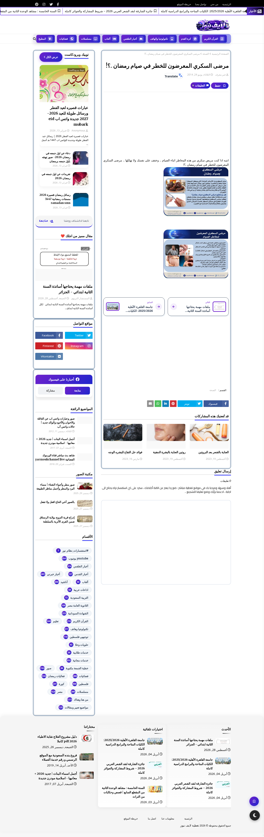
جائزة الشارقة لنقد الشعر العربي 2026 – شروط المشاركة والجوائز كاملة (118, 11)
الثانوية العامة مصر (75, 605)
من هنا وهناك (77, 699)
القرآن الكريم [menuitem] (211, 38)
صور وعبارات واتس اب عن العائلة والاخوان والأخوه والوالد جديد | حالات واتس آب (56, 422)
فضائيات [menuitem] (63, 38)
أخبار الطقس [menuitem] (130, 38)
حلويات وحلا (79, 645)
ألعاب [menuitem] (107, 38)
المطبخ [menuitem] (42, 38)
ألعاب (82, 582)
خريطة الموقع (184, 4)
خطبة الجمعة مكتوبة (74, 668)
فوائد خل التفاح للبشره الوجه (125, 452)
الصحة (206, 54)
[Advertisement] (166, 125)
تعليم (52, 621)
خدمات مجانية (77, 660)
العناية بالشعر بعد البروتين (213, 452)
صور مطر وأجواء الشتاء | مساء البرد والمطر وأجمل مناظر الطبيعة (56, 487)
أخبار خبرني (50, 574)
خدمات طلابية (78, 652)
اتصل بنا (152, 818)
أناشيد (61, 582)
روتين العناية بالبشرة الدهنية (169, 452)
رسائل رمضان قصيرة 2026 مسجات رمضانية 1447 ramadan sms (55, 199)
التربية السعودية (76, 597)
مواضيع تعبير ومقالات (73, 707)
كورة (58, 684)
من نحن (214, 4)
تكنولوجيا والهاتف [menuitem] (159, 38)
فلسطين (80, 684)
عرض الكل (52, 57)
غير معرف (220, 74)
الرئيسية (226, 4)
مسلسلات (79, 692)
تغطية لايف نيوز (189, 825)
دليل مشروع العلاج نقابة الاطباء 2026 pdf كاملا (57, 739)
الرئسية (188, 818)
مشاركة (50, 390)
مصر (56, 692)
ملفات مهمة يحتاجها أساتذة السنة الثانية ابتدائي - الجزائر (68, 289)
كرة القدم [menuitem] (186, 38)
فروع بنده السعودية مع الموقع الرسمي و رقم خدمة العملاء (58, 757)
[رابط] (58, 4)
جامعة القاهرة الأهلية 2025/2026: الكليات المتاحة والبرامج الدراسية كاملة (192, 764)
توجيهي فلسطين (76, 637)
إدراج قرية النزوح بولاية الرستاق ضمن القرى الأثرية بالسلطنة (57, 519)
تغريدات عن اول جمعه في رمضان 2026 (56, 176)
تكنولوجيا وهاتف (76, 629)
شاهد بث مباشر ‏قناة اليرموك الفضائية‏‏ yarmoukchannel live (55, 457)
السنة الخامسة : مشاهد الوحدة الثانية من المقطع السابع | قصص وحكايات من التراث (123, 792)
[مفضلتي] (254, 801)
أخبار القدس (78, 574)
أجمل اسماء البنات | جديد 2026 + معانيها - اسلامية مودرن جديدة (55, 441)
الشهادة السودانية (75, 613)
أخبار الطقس (78, 566)
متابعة (77, 390)
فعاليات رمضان (53, 676)
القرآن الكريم (77, 621)
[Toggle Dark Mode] (255, 815)
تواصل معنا (200, 4)
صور (45, 668)
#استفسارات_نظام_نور (73, 550)
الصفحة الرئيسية (220, 54)
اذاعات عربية (78, 590)
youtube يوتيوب (75, 558)
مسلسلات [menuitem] (86, 38)
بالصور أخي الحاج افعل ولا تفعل (57, 502)
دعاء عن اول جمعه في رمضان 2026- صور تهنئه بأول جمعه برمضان (56, 157)
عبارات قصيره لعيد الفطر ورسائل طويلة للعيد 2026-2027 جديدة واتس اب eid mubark (67, 116)
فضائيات (80, 676)
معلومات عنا (167, 818)
